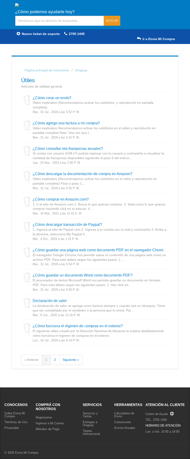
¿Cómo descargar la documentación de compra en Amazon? (82, 174)
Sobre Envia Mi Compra (14, 415)
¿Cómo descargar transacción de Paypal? (67, 224)
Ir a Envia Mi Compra (158, 39)
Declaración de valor (50, 301)
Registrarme (44, 417)
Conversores (122, 422)
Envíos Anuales (124, 428)
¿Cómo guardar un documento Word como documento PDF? (83, 275)
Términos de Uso (15, 422)
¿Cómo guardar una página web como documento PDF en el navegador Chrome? (100, 250)
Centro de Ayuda (157, 414)
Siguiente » (71, 360)
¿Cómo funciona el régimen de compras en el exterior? (78, 326)
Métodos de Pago (47, 429)
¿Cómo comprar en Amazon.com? (61, 199)
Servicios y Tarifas (90, 415)
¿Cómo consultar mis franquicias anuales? (68, 148)
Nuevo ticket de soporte (40, 34)
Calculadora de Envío (124, 415)
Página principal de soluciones (47, 70)
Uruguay (81, 70)
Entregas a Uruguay (90, 423)
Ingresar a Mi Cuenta (50, 423)
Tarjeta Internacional (91, 432)
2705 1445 (76, 34)
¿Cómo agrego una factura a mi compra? (66, 123)
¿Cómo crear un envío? (52, 98)
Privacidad (11, 428)
